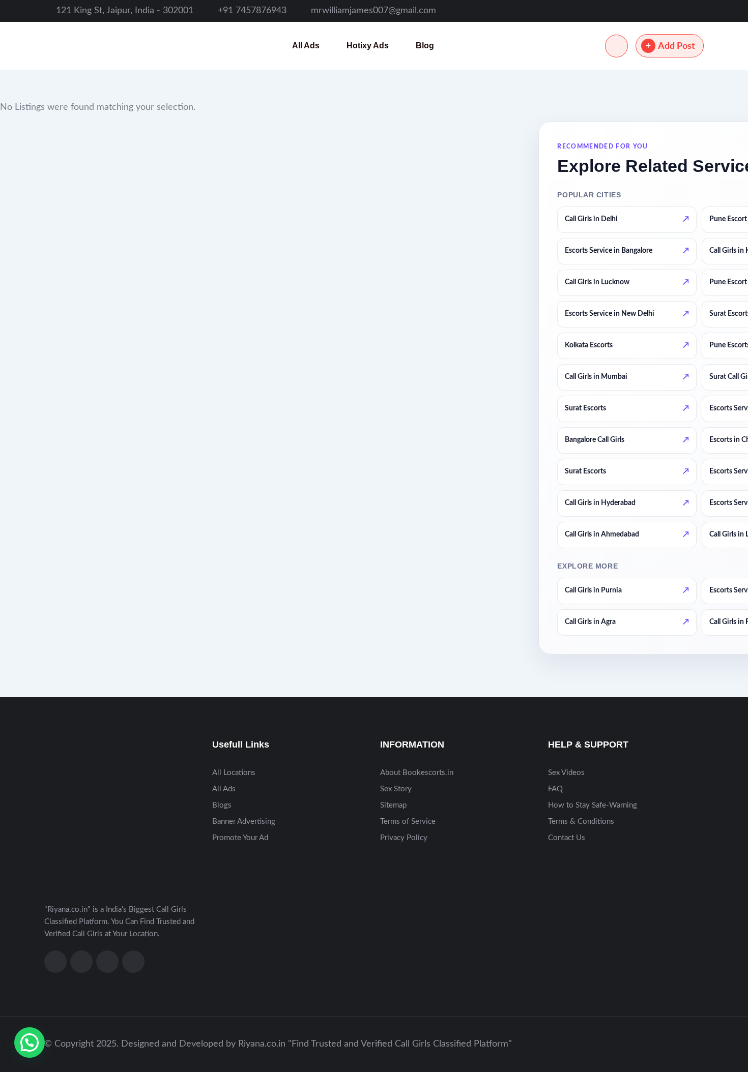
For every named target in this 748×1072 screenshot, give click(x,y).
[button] (29, 1042)
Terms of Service (408, 821)
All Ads (306, 45)
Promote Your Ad (240, 838)
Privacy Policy (403, 838)
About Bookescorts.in (416, 773)
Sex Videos (566, 773)
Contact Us (566, 838)
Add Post (676, 46)
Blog (425, 45)
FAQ (555, 789)
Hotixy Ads (368, 45)
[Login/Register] (616, 46)
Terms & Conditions (581, 821)
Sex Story (396, 789)
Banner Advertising (243, 821)
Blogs (222, 805)
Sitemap (393, 805)
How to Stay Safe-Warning (592, 805)
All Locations (233, 773)
